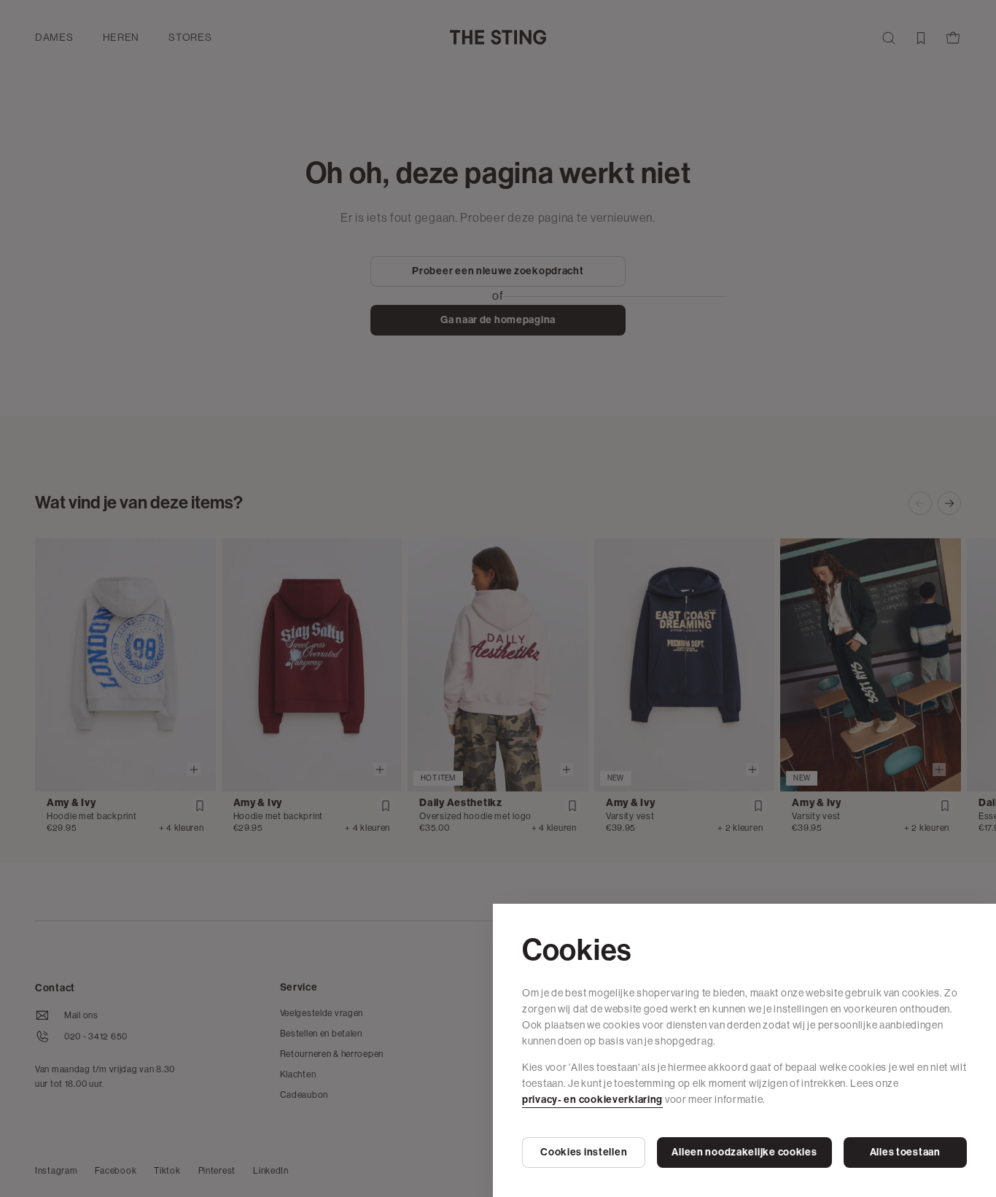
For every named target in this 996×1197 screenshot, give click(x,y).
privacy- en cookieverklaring (592, 1099)
